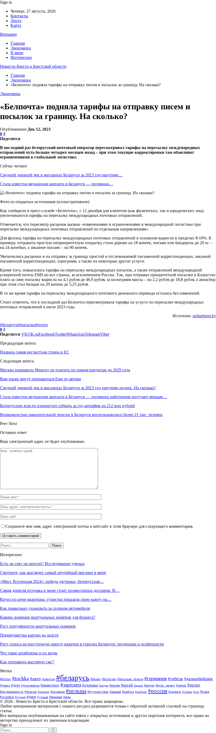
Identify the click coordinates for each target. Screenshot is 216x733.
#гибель (175, 678)
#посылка (26, 324)
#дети (15, 685)
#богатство (109, 679)
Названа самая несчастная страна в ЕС (34, 352)
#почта (41, 324)
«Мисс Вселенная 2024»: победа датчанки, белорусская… (52, 581)
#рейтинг (141, 691)
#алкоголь (48, 679)
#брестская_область (130, 679)
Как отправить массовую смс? (27, 662)
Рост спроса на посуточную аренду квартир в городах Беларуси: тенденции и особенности (82, 644)
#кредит (149, 685)
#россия (157, 691)
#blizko (5, 679)
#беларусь (9, 324)
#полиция (58, 692)
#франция (55, 697)
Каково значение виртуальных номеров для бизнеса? (47, 617)
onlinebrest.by (204, 316)
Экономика (21, 48)
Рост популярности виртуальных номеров (38, 626)
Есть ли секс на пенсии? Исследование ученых (42, 563)
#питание (44, 691)
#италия (114, 685)
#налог (193, 685)
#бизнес (95, 679)
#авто (35, 678)
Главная (18, 43)
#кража (138, 685)
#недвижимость (11, 692)
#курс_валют (165, 685)
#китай (127, 685)
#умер (31, 697)
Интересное (21, 57)
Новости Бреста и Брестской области (33, 66)
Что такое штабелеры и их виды (28, 653)
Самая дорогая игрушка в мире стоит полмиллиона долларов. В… (59, 590)
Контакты (19, 16)
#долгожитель (30, 685)
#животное (50, 685)
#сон (196, 691)
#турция (20, 697)
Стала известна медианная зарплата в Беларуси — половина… (56, 184)
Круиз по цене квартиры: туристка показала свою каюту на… (55, 599)
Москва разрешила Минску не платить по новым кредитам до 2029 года (65, 370)
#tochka (20, 678)
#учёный (42, 697)
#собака (187, 691)
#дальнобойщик (198, 678)
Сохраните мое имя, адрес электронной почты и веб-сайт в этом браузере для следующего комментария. (99, 526)
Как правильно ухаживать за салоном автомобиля (45, 608)
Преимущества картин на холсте (29, 635)
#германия (155, 678)
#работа (128, 692)
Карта (16, 25)
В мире (17, 52)
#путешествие (98, 692)
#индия (103, 685)
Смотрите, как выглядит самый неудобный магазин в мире (53, 572)
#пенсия (30, 692)
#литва (181, 685)
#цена (67, 697)
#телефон (7, 697)
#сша (204, 691)
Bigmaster (8, 34)
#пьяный (115, 692)
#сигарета (174, 692)
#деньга (5, 685)
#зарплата (70, 685)
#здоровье (90, 685)
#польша (76, 691)
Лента (16, 20)
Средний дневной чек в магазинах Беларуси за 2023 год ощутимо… (61, 175)
